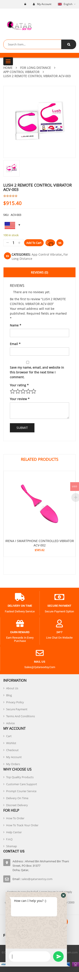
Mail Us (39, 661)
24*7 (59, 632)
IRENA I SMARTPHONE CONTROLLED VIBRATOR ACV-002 (39, 543)
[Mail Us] (40, 653)
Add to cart (33, 243)
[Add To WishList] (50, 242)
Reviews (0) (39, 272)
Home (8, 68)
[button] (63, 895)
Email (15, 344)
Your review (20, 399)
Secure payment (59, 605)
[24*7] (59, 623)
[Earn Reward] (20, 623)
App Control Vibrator (21, 72)
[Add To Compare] (7, 255)
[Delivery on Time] (20, 597)
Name (15, 325)
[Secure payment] (59, 597)
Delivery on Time (20, 605)
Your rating (19, 385)
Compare (59, 242)
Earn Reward (19, 632)
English (68, 4)
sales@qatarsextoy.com (37, 879)
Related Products (39, 459)
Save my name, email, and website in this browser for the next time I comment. (37, 372)
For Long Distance (35, 68)
